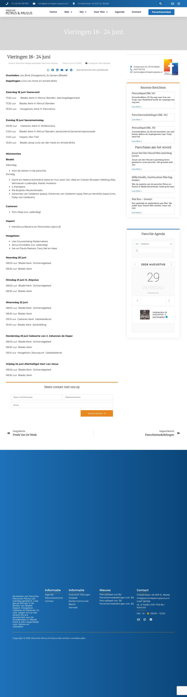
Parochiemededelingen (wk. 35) (116, 603)
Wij (81, 12)
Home (53, 12)
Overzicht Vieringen (79, 594)
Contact (136, 12)
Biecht (72, 604)
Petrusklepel (104, 63)
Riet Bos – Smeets (142, 199)
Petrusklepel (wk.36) (143, 93)
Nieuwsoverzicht (54, 597)
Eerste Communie (79, 601)
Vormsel (73, 607)
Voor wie (99, 12)
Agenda (119, 12)
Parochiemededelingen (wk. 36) (149, 114)
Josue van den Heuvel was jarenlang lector (152, 154)
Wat (66, 12)
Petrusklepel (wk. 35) (143, 127)
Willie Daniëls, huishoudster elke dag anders (152, 178)
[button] (160, 3)
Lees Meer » (137, 107)
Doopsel (73, 597)
